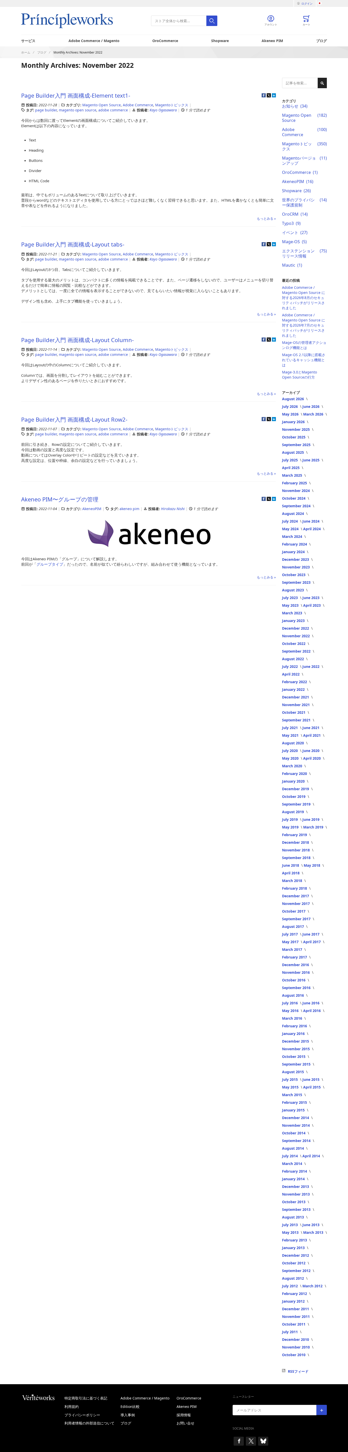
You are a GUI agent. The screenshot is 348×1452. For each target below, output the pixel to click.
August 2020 (293, 743)
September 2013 (297, 1209)
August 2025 (293, 452)
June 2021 (311, 727)
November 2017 (296, 903)
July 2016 (290, 1003)
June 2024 (311, 521)
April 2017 (312, 941)
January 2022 (294, 689)
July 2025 (290, 460)
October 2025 (294, 437)
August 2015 (293, 1071)
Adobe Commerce (138, 104)
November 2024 (296, 490)
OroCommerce (165, 40)
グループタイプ (49, 564)
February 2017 (295, 957)
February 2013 (295, 1240)
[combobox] (184, 21)
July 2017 (290, 934)
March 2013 (313, 1232)
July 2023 (290, 597)
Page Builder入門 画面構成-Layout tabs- (72, 244)
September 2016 (297, 987)
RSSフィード (298, 1371)
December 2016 (296, 964)
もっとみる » (266, 218)
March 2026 (313, 414)
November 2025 (296, 429)
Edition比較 (130, 1406)
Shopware (220, 40)
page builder (46, 110)
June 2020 (311, 750)
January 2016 (294, 1033)
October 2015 (294, 1056)
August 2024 (293, 513)
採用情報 (184, 1414)
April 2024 (312, 528)
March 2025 (292, 475)
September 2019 (297, 804)
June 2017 (311, 934)
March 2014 (292, 1163)
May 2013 (291, 1232)
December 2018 (296, 842)
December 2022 (296, 628)
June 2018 (291, 865)
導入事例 (128, 1414)
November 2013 (296, 1194)
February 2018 (295, 888)
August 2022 (293, 658)
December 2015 (296, 1041)
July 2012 (290, 1286)
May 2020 (291, 758)
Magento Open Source (101, 104)
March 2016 (292, 1018)
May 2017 (291, 941)
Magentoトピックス (171, 104)
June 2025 (311, 460)
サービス (28, 40)
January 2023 (294, 620)
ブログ (321, 40)
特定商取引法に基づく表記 (85, 1398)
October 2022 (294, 643)
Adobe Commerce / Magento (94, 40)
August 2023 (293, 590)
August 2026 (293, 398)
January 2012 (294, 1301)
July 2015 (290, 1079)
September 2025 (297, 444)
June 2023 (311, 597)
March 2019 (313, 827)
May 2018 (312, 865)
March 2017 (292, 949)
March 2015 (292, 1094)
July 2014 (290, 1155)
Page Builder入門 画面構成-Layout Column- (77, 340)
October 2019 (294, 796)
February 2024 (295, 544)
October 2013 (294, 1201)
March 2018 (292, 880)
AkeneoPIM (91, 508)
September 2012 (297, 1270)
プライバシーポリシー (82, 1414)
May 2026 (291, 414)
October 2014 (294, 1133)
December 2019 (296, 788)
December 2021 (296, 697)
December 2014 (296, 1117)
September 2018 (297, 857)
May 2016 (291, 1010)
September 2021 (297, 720)
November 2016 (296, 972)
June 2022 (311, 666)
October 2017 (294, 911)
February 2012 (295, 1293)
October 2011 (294, 1324)
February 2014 (295, 1171)
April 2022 (291, 674)
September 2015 (297, 1064)
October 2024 (294, 498)
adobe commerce (113, 110)
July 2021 (290, 727)
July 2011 (290, 1331)
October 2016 (294, 980)
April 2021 (312, 735)
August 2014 (293, 1148)
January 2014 (294, 1178)
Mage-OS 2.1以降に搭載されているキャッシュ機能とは (303, 359)
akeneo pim (129, 508)
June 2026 (311, 406)
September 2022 (297, 651)
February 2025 (295, 483)
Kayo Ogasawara (164, 110)
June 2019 (311, 819)
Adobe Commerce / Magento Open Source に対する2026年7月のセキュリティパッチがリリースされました (303, 325)
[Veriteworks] (42, 1397)
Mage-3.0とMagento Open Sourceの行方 (299, 375)
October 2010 (294, 1354)
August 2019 (293, 811)
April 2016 (312, 1010)
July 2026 (290, 406)
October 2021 (294, 712)
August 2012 (293, 1278)
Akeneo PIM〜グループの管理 (59, 499)
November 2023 (296, 567)
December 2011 (296, 1308)
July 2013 (290, 1224)
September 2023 (297, 582)
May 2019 (291, 827)
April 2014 (311, 1155)
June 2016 (311, 1003)
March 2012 (313, 1286)
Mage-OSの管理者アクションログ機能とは (304, 345)
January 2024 (294, 551)
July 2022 (290, 666)
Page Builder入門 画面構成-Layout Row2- (74, 419)
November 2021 (296, 704)
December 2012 (296, 1255)
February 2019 (295, 834)
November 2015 (296, 1048)
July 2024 (290, 521)
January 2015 (294, 1110)
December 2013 (296, 1186)
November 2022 (296, 635)
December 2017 (296, 895)
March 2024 (292, 536)
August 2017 (293, 926)
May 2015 (291, 1087)
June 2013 (311, 1224)
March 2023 (292, 613)
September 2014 (297, 1140)
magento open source (77, 110)
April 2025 (291, 467)
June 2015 (311, 1079)
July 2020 (290, 750)
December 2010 (296, 1339)
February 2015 (295, 1102)
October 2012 (294, 1263)
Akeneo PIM (272, 40)
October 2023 (294, 574)
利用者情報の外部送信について (89, 1423)
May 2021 (291, 735)
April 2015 (312, 1087)
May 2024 (291, 528)
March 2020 (292, 765)
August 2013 (293, 1217)
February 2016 (295, 1025)
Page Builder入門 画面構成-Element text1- (75, 95)
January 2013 (294, 1247)
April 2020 (312, 758)
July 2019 (290, 819)
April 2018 (291, 873)
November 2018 (296, 850)
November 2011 (296, 1316)
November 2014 (296, 1125)
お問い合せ (185, 1423)
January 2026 (294, 421)
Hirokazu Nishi (173, 508)
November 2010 (296, 1347)
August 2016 (293, 995)
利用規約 (71, 1406)
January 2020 (294, 781)
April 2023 (312, 605)
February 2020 (295, 773)
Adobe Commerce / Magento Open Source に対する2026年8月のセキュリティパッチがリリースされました (303, 297)
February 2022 (295, 681)
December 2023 (296, 559)
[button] (322, 3)
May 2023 (291, 605)
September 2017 (297, 918)
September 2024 (297, 505)
